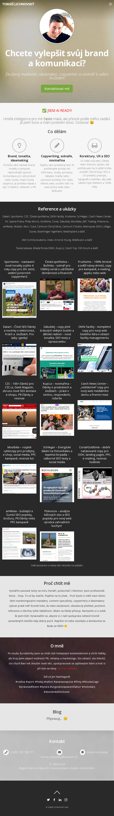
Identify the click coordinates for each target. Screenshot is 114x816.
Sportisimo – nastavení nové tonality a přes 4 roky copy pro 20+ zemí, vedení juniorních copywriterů (19, 269)
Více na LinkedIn (67, 668)
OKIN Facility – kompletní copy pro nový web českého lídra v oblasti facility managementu (94, 332)
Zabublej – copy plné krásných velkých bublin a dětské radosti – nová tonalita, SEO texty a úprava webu (57, 334)
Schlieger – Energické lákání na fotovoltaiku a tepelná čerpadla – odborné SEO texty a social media (57, 454)
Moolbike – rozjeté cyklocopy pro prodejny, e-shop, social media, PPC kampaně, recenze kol (19, 452)
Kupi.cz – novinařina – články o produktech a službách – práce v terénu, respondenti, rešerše (56, 391)
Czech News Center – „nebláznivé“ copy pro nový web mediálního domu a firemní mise (94, 389)
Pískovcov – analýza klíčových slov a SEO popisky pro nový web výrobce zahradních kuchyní (57, 518)
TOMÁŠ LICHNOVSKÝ (56, 807)
